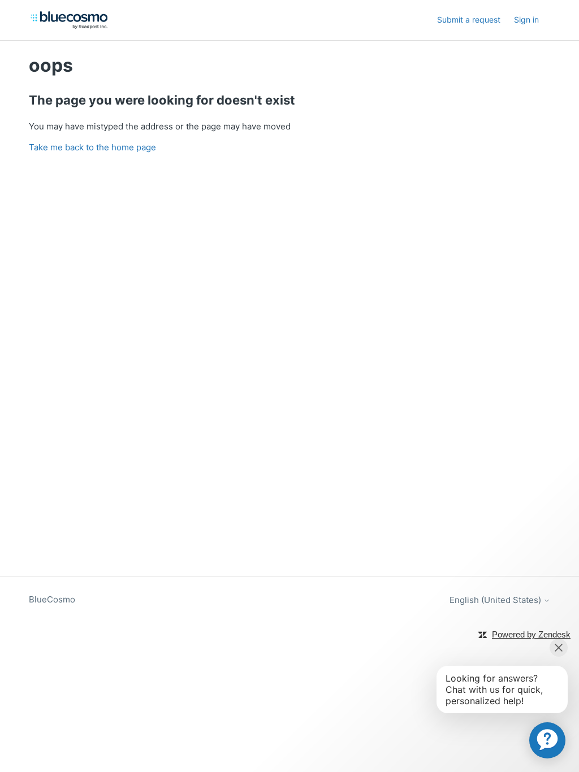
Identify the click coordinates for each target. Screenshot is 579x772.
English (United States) (496, 600)
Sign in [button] (526, 19)
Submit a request (468, 19)
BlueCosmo (52, 599)
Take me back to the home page (92, 147)
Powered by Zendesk (531, 634)
